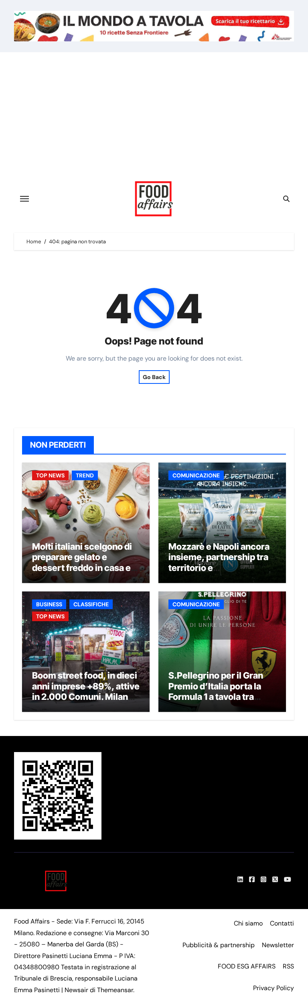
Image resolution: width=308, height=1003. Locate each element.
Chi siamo (248, 923)
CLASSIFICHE (91, 604)
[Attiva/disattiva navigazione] (24, 199)
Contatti (282, 923)
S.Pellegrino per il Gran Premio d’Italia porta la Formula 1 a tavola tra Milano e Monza (215, 691)
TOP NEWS (50, 475)
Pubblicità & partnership (218, 945)
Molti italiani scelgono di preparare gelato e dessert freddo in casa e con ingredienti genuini (82, 562)
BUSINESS (49, 604)
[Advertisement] (155, 112)
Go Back (154, 377)
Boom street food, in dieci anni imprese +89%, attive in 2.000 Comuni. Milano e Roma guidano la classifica (86, 696)
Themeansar (115, 990)
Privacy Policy (273, 988)
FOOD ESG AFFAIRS (247, 966)
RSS (288, 966)
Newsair (76, 990)
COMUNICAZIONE (196, 475)
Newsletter (278, 945)
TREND (85, 475)
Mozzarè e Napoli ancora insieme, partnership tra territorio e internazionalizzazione (219, 562)
